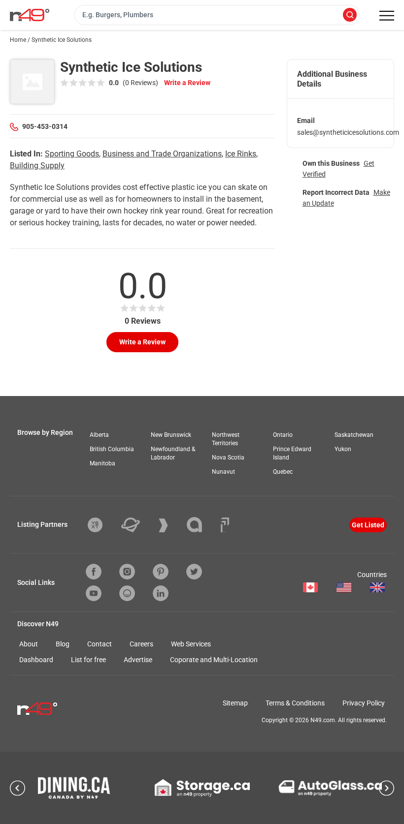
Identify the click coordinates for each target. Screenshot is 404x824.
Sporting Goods (72, 153)
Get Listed (368, 525)
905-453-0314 (44, 126)
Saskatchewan (354, 434)
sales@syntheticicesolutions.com (348, 132)
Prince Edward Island (292, 453)
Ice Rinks (240, 153)
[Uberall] (138, 525)
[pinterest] (160, 571)
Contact (99, 644)
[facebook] (93, 571)
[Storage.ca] (202, 788)
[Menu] (386, 15)
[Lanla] (202, 524)
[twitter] (194, 571)
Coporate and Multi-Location (214, 660)
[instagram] (127, 571)
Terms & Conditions (295, 703)
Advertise (138, 660)
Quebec (283, 471)
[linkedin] (160, 593)
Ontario (283, 434)
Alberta (99, 434)
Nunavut (223, 471)
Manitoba (102, 463)
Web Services (191, 644)
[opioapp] (127, 593)
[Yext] (102, 525)
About (28, 644)
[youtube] (93, 593)
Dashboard (36, 660)
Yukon (343, 449)
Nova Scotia (228, 457)
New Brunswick (171, 434)
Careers (141, 644)
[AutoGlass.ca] (330, 788)
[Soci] (225, 525)
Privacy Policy (363, 703)
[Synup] (171, 525)
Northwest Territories (225, 439)
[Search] (350, 15)
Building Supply (37, 165)
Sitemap (235, 703)
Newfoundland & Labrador (173, 453)
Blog (62, 644)
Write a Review (187, 83)
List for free (88, 660)
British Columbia (112, 449)
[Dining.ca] (74, 788)
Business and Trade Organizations (162, 153)
